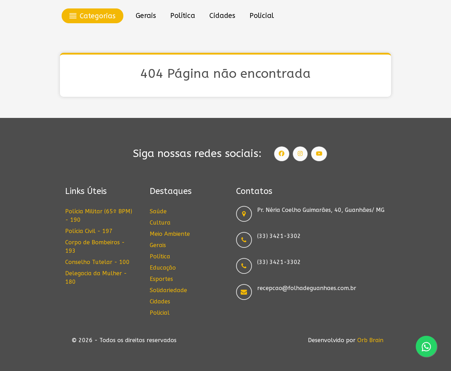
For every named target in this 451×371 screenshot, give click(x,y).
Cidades (160, 301)
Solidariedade (168, 290)
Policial (159, 312)
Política (160, 256)
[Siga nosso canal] (319, 153)
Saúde (158, 211)
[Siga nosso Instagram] (300, 153)
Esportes (161, 279)
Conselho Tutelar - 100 (97, 262)
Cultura (160, 222)
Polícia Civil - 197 (89, 231)
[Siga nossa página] (282, 153)
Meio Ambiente (170, 234)
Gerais (158, 245)
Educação (163, 267)
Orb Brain (370, 340)
